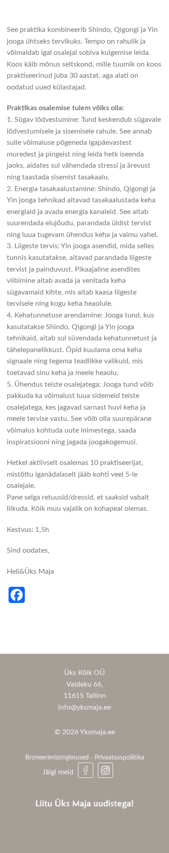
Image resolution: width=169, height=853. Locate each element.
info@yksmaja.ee (84, 707)
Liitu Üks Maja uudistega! (84, 802)
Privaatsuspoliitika (119, 757)
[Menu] (147, 16)
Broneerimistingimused (57, 757)
